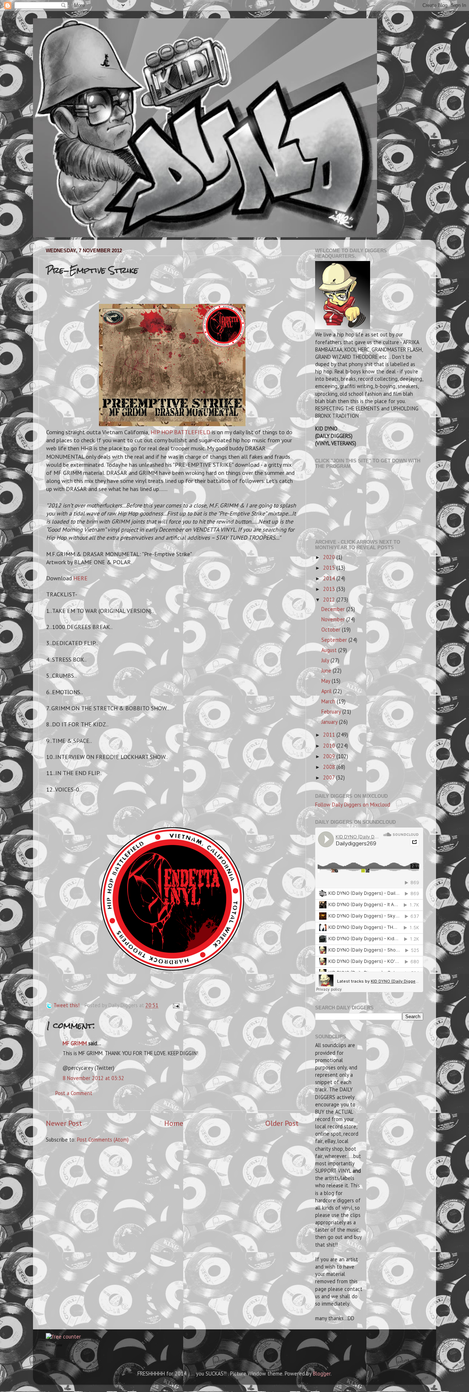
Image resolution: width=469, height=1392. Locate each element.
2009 (329, 756)
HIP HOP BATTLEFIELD (180, 432)
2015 (329, 567)
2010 (329, 745)
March (329, 701)
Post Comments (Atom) (103, 1139)
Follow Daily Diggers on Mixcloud (352, 804)
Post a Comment (73, 1093)
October (331, 629)
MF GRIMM (75, 1043)
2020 (329, 557)
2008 (329, 766)
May (326, 680)
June (327, 670)
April (327, 691)
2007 (329, 777)
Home (173, 1123)
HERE (80, 578)
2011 (329, 734)
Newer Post (64, 1123)
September (334, 639)
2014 (329, 578)
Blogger (321, 1373)
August (329, 650)
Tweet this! (66, 1005)
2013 (329, 588)
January (330, 721)
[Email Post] (175, 1005)
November (333, 619)
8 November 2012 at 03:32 (93, 1078)
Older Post (282, 1123)
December (333, 609)
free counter (54, 1345)
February (331, 711)
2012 (329, 599)
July (325, 660)
